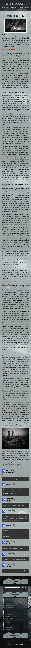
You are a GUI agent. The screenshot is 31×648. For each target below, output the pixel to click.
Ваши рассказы (8, 599)
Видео (13, 7)
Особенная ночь (15, 16)
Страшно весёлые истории (10, 616)
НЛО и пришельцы (9, 609)
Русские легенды (8, 614)
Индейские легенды (9, 603)
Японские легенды (9, 629)
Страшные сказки (8, 625)
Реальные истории (8, 612)
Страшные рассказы (9, 622)
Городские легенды (9, 601)
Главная (5, 7)
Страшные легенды (9, 620)
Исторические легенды (10, 605)
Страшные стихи (8, 627)
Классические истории (9, 607)
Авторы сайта (23, 7)
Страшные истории (9, 618)
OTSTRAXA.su (11, 644)
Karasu (17, 37)
